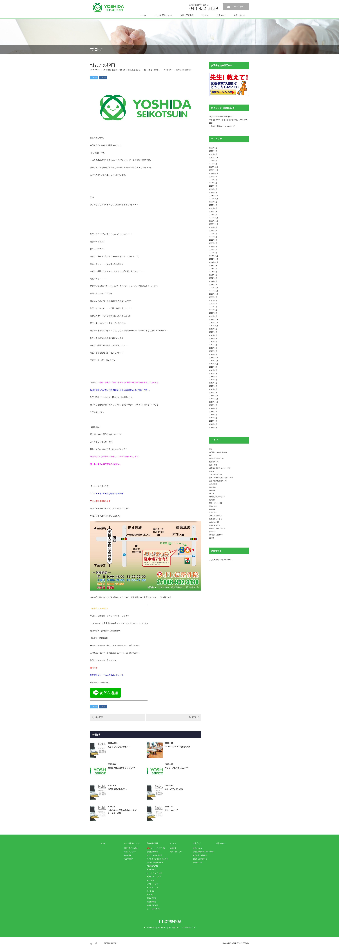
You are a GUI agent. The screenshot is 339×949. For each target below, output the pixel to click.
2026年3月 (213, 154)
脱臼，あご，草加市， (152, 70)
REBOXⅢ (150, 880)
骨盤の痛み (213, 506)
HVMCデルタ (151, 869)
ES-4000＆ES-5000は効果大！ (177, 747)
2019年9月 (213, 329)
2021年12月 (213, 256)
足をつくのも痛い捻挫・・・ (120, 747)
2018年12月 (213, 357)
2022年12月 (213, 218)
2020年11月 (213, 291)
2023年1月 (213, 215)
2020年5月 (213, 303)
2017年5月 (213, 418)
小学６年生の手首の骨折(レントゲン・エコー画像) (122, 811)
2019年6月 (213, 338)
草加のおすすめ (214, 525)
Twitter (91, 943)
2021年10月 (213, 262)
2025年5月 (213, 161)
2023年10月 (213, 199)
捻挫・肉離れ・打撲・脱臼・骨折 (119, 70)
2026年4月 (213, 151)
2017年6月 (213, 415)
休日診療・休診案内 (200, 855)
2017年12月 (213, 396)
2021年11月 (213, 259)
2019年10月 (213, 326)
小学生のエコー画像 (216, 117)
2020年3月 (213, 310)
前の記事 (99, 717)
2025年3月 (213, 164)
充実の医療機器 (186, 15)
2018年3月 (213, 386)
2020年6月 (213, 300)
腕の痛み (212, 500)
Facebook (96, 943)
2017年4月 (213, 421)
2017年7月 (213, 411)
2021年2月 (213, 281)
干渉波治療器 (151, 898)
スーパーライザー (215, 474)
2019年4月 (213, 345)
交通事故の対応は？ (216, 126)
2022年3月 (213, 246)
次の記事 (192, 717)
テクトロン (151, 891)
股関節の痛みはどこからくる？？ (122, 768)
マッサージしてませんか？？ (177, 768)
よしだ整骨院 (186, 70)
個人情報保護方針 (110, 943)
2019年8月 (213, 332)
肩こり (211, 493)
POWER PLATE (152, 866)
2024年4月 (213, 186)
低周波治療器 (151, 902)
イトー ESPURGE (153, 909)
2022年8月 (213, 230)
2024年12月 (213, 167)
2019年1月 (213, 354)
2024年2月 (213, 189)
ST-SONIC (150, 894)
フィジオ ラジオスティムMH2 (157, 859)
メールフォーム (238, 7)
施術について (214, 462)
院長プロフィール (130, 852)
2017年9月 (213, 405)
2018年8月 (213, 370)
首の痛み (212, 487)
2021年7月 (213, 269)
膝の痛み (212, 509)
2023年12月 (213, 195)
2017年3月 (213, 424)
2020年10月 (213, 294)
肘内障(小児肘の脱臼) (217, 497)
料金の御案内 (128, 859)
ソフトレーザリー (153, 884)
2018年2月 (213, 389)
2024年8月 (213, 180)
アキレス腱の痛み (215, 516)
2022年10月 (213, 224)
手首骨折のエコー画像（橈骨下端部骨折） (224, 120)
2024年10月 (213, 173)
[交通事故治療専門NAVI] (229, 96)
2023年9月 (213, 202)
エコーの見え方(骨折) (174, 789)
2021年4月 (213, 275)
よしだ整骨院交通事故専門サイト (221, 560)
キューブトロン (152, 887)
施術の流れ (128, 855)
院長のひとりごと (215, 519)
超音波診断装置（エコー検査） (220, 468)
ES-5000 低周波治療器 (155, 862)
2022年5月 (213, 240)
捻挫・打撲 (213, 465)
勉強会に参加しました (217, 528)
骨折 (210, 449)
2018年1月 (213, 392)
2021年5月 (213, 272)
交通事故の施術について (218, 481)
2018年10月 (213, 364)
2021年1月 (213, 284)
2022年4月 (213, 243)
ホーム (143, 15)
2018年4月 (213, 383)
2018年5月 (213, 380)
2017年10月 (213, 402)
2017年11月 (213, 399)
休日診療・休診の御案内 (218, 452)
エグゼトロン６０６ (154, 877)
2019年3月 (213, 348)
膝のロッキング (171, 810)
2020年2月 (213, 313)
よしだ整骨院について (163, 15)
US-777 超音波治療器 (154, 855)
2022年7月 (213, 234)
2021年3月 (213, 278)
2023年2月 (213, 211)
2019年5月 (213, 342)
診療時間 (173, 848)
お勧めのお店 (214, 522)
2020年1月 (213, 316)
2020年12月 (213, 288)
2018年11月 (213, 361)
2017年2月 (213, 427)
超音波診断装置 (152, 852)
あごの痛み (136, 70)
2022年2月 (213, 249)
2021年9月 (213, 265)
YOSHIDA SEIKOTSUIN (240, 943)
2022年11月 (213, 221)
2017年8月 (213, 408)
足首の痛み (213, 513)
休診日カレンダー (176, 852)
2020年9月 (213, 297)
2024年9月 (213, 176)
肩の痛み (212, 490)
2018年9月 (213, 367)
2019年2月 (213, 351)
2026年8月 (213, 148)
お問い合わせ (239, 15)
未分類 (211, 538)
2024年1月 (213, 192)
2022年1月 (213, 253)
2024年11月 (213, 170)
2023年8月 (213, 205)
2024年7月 (213, 183)
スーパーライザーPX (154, 873)
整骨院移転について (216, 535)
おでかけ (212, 532)
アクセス (205, 15)
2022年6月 (213, 237)
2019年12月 (213, 319)
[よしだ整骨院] (108, 7)
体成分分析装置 (152, 905)
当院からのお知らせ (216, 459)
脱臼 (105, 70)
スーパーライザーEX (156, 848)
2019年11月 (213, 323)
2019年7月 (213, 335)
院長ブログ (221, 15)
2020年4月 (213, 307)
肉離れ (211, 471)
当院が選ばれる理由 (131, 848)
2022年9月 (213, 227)
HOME (103, 843)
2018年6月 (213, 377)
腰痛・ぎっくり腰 (215, 503)
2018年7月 (213, 373)
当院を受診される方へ (117, 789)
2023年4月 (213, 208)
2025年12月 (213, 157)
